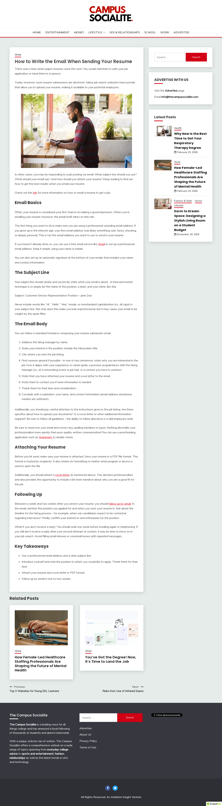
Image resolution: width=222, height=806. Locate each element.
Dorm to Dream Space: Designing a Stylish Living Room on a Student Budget (190, 220)
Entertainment (57, 32)
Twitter (115, 788)
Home (37, 32)
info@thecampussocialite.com (179, 96)
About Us (85, 734)
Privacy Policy (88, 741)
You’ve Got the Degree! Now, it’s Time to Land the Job (110, 659)
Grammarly (46, 437)
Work (164, 32)
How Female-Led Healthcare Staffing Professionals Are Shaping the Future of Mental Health (40, 664)
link (35, 192)
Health (178, 128)
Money (79, 32)
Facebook (107, 788)
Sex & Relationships (124, 32)
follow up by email (120, 503)
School (150, 32)
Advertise (181, 32)
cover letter (62, 475)
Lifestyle (95, 32)
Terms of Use (87, 747)
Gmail (101, 244)
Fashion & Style (183, 200)
